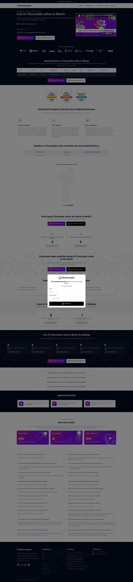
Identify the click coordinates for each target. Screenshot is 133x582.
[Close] (83, 276)
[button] (50, 298)
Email (51, 288)
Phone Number (53, 295)
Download (68, 303)
